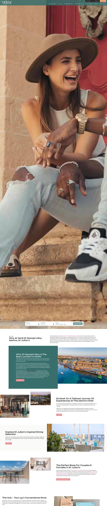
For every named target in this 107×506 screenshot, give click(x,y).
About (96, 3)
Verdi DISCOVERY (102, 3)
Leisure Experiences (68, 3)
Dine (60, 3)
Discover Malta (89, 3)
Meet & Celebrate (78, 3)
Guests (57, 322)
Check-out (43, 322)
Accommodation (52, 3)
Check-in (28, 322)
